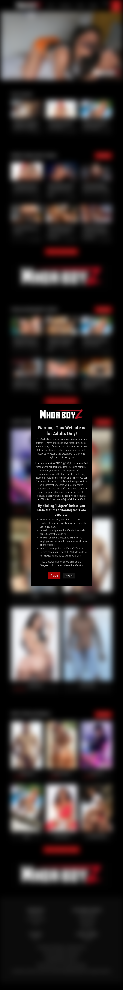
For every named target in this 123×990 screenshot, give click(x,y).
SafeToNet (71, 499)
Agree (54, 575)
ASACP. (81, 499)
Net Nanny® (59, 499)
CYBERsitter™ (44, 499)
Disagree (69, 575)
